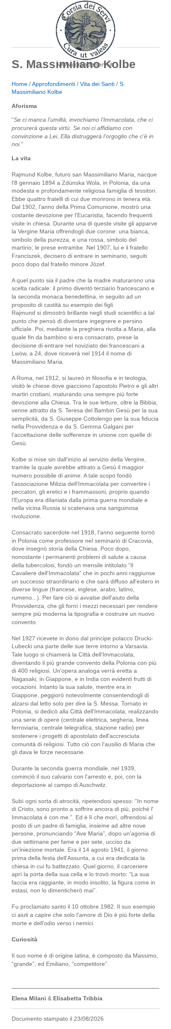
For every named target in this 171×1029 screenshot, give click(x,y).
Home (19, 84)
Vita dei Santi (97, 84)
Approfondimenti (53, 84)
